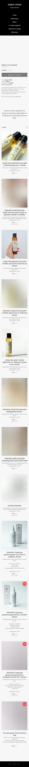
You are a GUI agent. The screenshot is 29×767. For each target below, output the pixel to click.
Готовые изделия (14, 25)
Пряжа (14, 22)
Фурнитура (14, 18)
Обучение (14, 32)
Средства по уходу (14, 29)
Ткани (15, 15)
